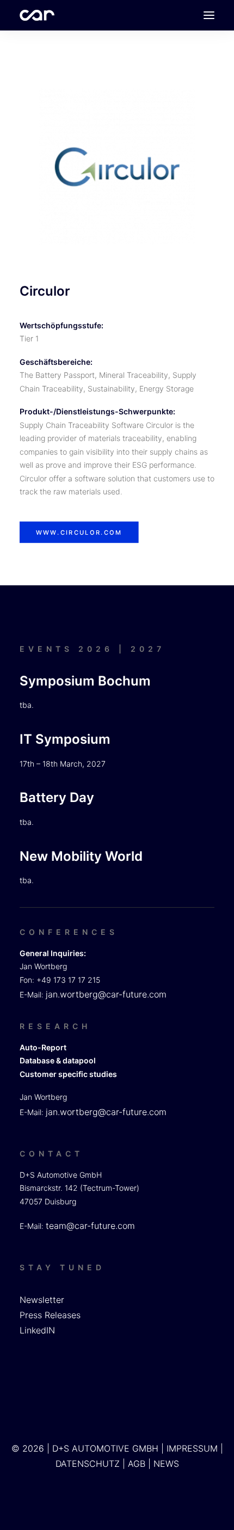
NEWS (166, 1463)
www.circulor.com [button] (79, 532)
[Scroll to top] (213, 1507)
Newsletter (42, 1299)
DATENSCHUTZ (88, 1463)
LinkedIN (37, 1330)
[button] (209, 15)
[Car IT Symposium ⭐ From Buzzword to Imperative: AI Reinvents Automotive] (37, 15)
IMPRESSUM (192, 1448)
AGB (136, 1463)
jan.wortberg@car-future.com (106, 994)
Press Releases (50, 1314)
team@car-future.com (90, 1225)
